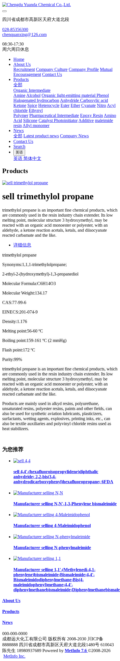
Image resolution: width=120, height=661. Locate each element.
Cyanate (88, 105)
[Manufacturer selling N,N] (38, 492)
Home (18, 59)
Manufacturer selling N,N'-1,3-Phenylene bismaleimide (65, 503)
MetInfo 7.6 (76, 650)
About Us (22, 64)
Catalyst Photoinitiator (58, 120)
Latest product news (41, 135)
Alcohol (33, 95)
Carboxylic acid (94, 100)
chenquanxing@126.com (24, 34)
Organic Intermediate (32, 90)
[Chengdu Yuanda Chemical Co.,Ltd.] (60, 4)
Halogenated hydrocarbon (36, 100)
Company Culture (52, 69)
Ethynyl (36, 110)
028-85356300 (15, 29)
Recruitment (24, 69)
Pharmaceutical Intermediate (54, 115)
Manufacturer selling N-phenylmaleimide (52, 547)
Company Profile (84, 69)
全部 (17, 84)
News (18, 130)
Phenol (103, 95)
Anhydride (70, 100)
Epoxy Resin (91, 115)
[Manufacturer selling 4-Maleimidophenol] (51, 514)
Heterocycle (48, 105)
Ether (75, 105)
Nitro (101, 105)
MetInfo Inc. (14, 656)
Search (19, 146)
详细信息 (22, 245)
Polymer (20, 115)
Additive (86, 120)
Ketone (19, 105)
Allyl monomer (36, 125)
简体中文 (32, 158)
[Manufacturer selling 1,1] (37, 558)
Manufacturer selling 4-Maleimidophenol (52, 525)
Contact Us (52, 74)
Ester (65, 105)
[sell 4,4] (21, 460)
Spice (32, 105)
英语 (18, 158)
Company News (74, 135)
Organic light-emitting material (69, 95)
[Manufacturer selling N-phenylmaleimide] (51, 536)
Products (21, 79)
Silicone (30, 120)
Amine (19, 95)
